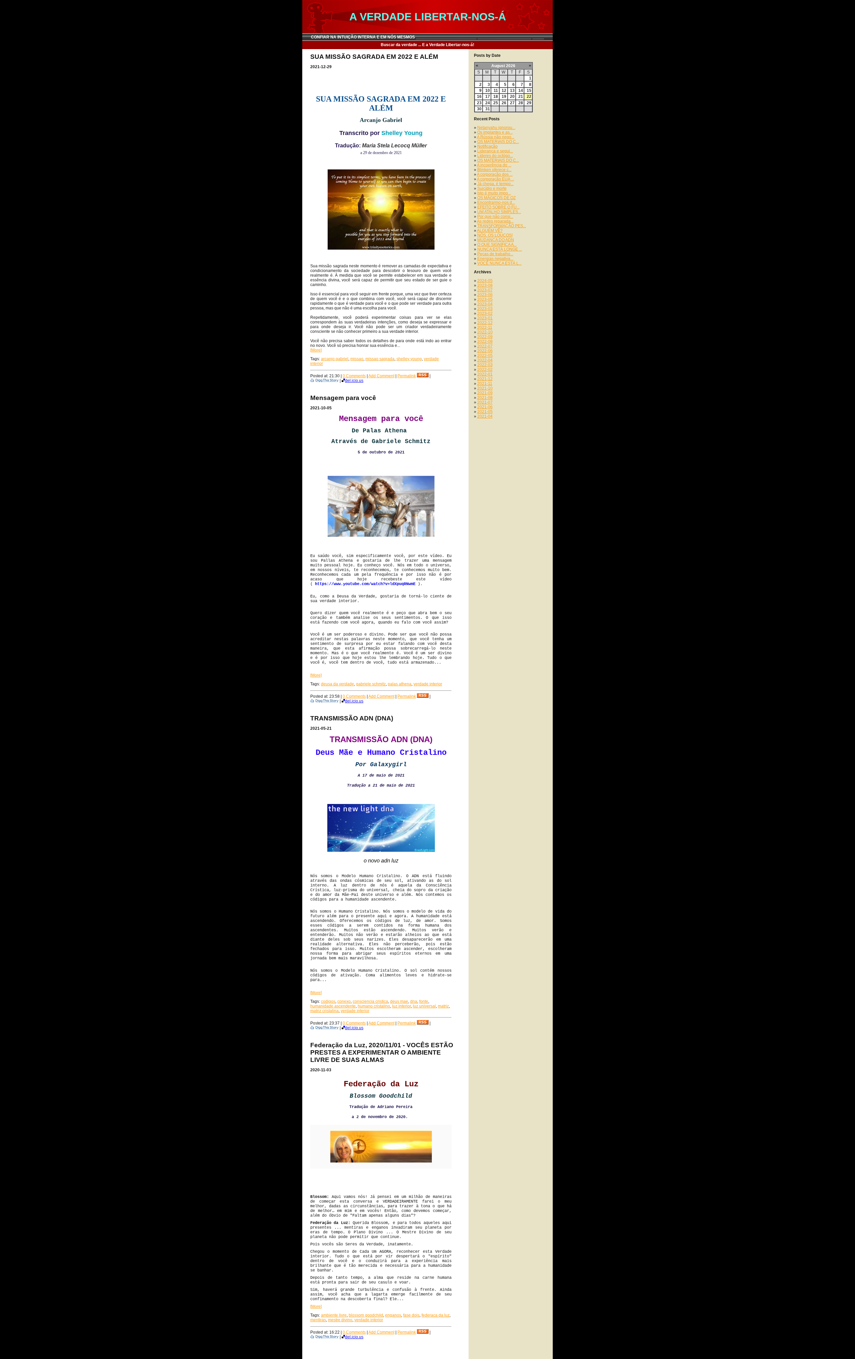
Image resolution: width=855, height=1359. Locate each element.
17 (487, 96)
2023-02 (485, 313)
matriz (443, 1006)
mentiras (318, 1320)
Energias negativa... (495, 258)
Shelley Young (401, 133)
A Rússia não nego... (495, 137)
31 (487, 109)
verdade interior (427, 684)
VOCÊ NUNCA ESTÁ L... (499, 263)
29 (529, 103)
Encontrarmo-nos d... (496, 202)
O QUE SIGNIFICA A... (497, 244)
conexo (344, 1001)
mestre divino (340, 1320)
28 (520, 103)
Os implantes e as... (495, 132)
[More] (316, 350)
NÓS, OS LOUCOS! (495, 235)
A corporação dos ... (495, 174)
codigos (328, 1001)
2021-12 (485, 379)
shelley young (409, 359)
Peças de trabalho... (495, 254)
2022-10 (485, 332)
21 (520, 96)
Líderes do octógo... (495, 155)
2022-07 (485, 346)
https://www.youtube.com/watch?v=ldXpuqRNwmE (365, 584)
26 (504, 103)
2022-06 (485, 351)
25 (495, 103)
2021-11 (484, 383)
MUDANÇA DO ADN (495, 240)
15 (529, 90)
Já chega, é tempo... (495, 183)
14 (520, 90)
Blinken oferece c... (494, 169)
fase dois (411, 1315)
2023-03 (485, 308)
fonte (423, 1001)
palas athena (399, 684)
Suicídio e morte (492, 188)
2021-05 (485, 411)
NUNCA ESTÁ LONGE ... (499, 249)
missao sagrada (379, 359)
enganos (393, 1315)
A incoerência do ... (494, 165)
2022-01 (485, 374)
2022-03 (485, 365)
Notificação (487, 146)
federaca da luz (435, 1315)
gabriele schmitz (371, 684)
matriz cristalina (324, 1010)
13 (512, 90)
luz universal (424, 1006)
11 (496, 90)
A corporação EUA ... (495, 179)
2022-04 (485, 360)
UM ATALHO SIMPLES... (499, 212)
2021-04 (485, 416)
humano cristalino (374, 1006)
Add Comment (381, 376)
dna (413, 1001)
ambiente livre (334, 1315)
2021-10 (485, 388)
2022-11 (484, 327)
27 (512, 103)
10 (487, 90)
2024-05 (485, 280)
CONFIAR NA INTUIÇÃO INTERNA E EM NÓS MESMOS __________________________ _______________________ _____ (427, 37)
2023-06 (485, 294)
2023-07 (485, 290)
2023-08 (485, 285)
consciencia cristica (370, 1001)
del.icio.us (354, 380)
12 (504, 90)
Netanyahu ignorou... (496, 127)
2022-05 (485, 355)
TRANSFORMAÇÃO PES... (501, 226)
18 (495, 96)
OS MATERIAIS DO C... (498, 141)
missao (356, 359)
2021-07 (485, 402)
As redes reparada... (495, 221)
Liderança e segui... (495, 151)
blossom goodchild (366, 1315)
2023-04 (485, 304)
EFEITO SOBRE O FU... (498, 207)
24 (487, 103)
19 (504, 96)
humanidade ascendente (333, 1006)
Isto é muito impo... (494, 193)
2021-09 (485, 393)
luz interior (401, 1006)
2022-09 (485, 336)
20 (512, 96)
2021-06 (485, 407)
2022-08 (485, 341)
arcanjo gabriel (334, 359)
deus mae (399, 1001)
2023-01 (485, 318)
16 (479, 96)
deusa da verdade (337, 684)
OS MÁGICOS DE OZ (496, 197)
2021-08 (485, 397)
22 (529, 96)
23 (479, 103)
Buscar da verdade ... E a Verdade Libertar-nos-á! (427, 44)
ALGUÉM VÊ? (490, 230)
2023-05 (485, 299)
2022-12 (485, 322)
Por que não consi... (495, 216)
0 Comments (354, 376)
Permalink (406, 376)
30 (479, 109)
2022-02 (485, 369)
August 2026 (503, 65)
